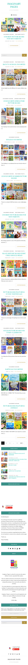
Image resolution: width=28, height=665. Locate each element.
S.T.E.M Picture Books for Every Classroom (14, 332)
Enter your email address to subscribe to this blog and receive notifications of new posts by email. (13, 609)
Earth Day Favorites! (14, 369)
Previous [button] (3, 20)
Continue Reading (14, 45)
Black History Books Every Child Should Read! (14, 254)
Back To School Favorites (14, 64)
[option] (14, 33)
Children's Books (8, 34)
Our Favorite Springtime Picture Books (14, 102)
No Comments (19, 66)
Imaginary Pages (14, 5)
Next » (21, 443)
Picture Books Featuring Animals (14, 407)
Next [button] (25, 20)
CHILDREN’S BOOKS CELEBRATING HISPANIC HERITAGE (18, 460)
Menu (14, 15)
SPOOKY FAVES (12, 465)
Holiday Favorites (14, 140)
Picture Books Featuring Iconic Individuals (14, 293)
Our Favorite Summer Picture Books (14, 177)
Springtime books (20, 98)
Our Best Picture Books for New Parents (14, 38)
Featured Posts (20, 34)
